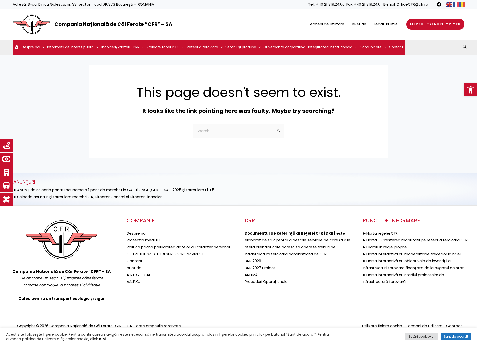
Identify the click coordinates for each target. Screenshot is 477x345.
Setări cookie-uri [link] (422, 336)
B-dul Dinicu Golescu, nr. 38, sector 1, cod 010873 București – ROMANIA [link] (91, 4)
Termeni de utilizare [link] (326, 24)
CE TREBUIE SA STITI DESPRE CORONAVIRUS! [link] (165, 254)
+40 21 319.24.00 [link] (330, 4)
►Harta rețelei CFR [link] (380, 233)
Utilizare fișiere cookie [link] (382, 325)
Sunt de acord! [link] (456, 336)
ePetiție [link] (134, 267)
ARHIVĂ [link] (251, 274)
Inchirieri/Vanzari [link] (115, 47)
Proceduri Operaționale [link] (266, 281)
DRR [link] (136, 47)
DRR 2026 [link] (253, 260)
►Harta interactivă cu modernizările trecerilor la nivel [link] (412, 254)
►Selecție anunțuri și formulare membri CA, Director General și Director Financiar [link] (87, 196)
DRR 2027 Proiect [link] (260, 267)
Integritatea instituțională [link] (330, 47)
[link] (470, 89)
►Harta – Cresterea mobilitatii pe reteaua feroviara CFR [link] (415, 240)
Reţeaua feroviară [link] (202, 47)
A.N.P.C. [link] (133, 281)
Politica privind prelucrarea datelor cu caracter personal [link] (178, 247)
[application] (42, 47)
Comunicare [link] (371, 47)
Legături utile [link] (386, 24)
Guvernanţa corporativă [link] (284, 47)
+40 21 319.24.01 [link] (368, 4)
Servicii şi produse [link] (240, 47)
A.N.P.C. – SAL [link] (139, 274)
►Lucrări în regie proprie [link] (385, 247)
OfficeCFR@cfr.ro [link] (412, 4)
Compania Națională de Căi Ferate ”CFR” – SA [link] (113, 24)
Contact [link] (396, 47)
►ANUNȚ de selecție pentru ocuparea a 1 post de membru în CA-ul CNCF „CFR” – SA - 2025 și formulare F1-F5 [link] (113, 189)
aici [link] (102, 338)
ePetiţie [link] (359, 24)
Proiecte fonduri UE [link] (163, 47)
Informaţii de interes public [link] (70, 47)
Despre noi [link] (31, 47)
